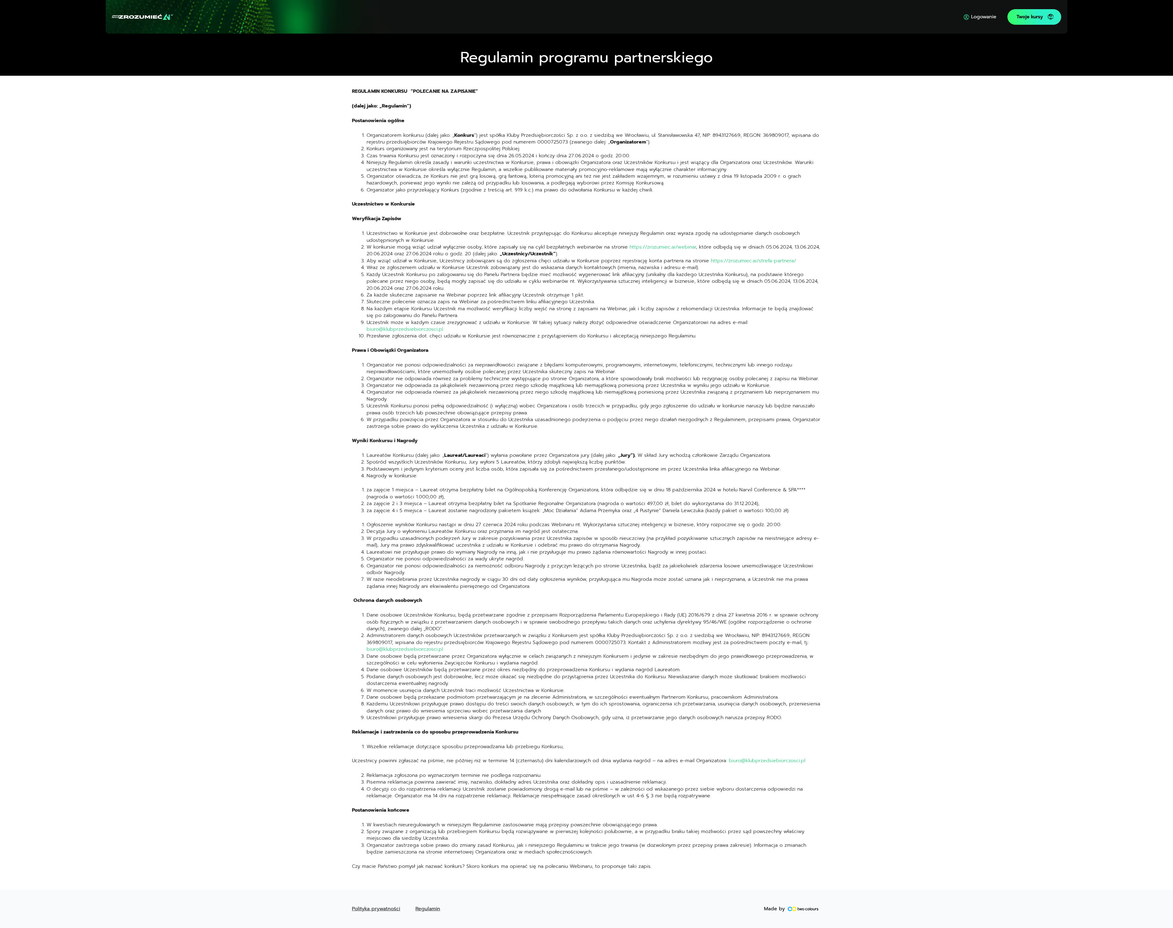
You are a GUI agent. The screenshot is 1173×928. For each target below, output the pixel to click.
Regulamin (427, 908)
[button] (1034, 17)
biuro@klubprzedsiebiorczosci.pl (405, 329)
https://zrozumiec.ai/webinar (663, 247)
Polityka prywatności (376, 908)
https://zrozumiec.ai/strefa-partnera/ (753, 260)
